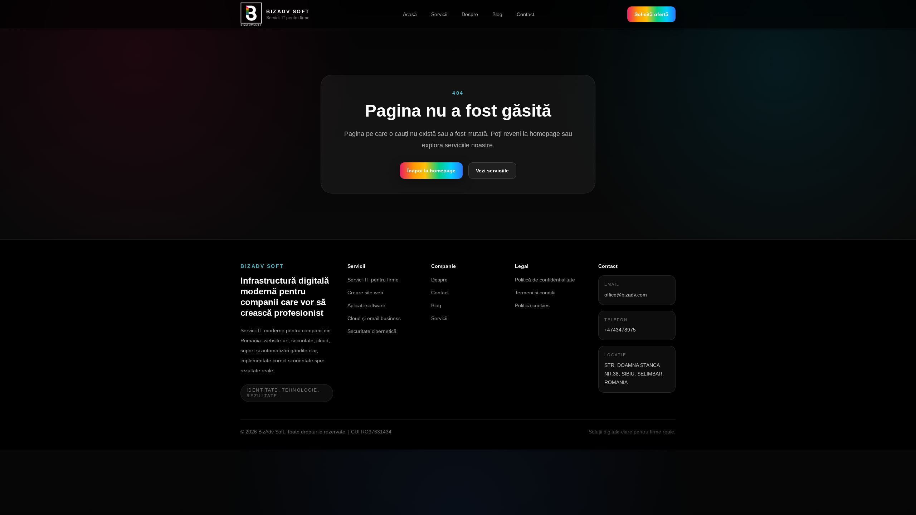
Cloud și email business (374, 318)
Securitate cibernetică (371, 331)
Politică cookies (532, 305)
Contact (525, 14)
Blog (497, 14)
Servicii (439, 14)
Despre (470, 14)
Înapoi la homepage (431, 170)
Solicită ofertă (651, 14)
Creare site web (365, 292)
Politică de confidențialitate (545, 280)
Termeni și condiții (535, 292)
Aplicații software (366, 305)
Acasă (410, 14)
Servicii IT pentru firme (373, 280)
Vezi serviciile (492, 170)
